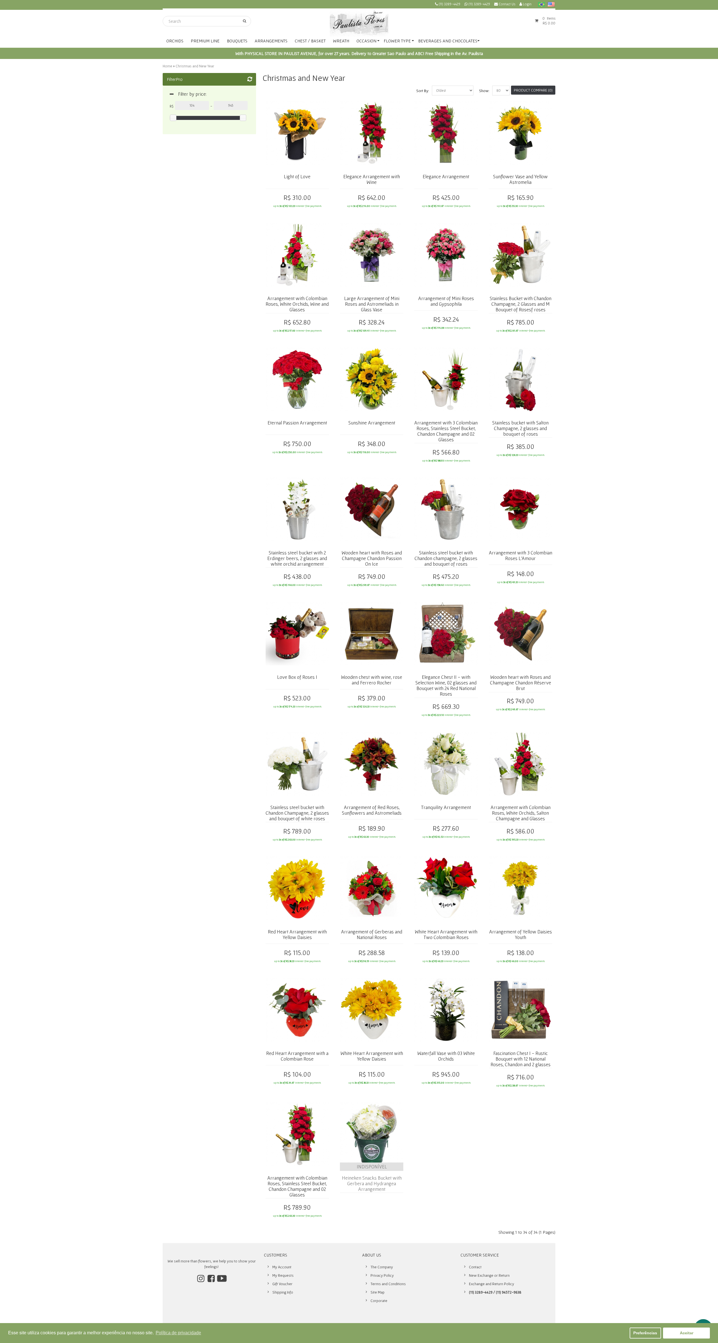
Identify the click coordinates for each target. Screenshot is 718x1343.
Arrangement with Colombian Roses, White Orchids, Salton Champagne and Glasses (521, 812)
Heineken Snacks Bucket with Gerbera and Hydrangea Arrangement (372, 1183)
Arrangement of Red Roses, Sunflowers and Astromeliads (372, 810)
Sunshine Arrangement (371, 423)
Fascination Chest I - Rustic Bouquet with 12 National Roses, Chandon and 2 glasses (521, 1058)
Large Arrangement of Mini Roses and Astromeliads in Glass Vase (371, 303)
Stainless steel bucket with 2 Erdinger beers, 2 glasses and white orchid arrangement (297, 558)
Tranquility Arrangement (446, 807)
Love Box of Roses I (297, 677)
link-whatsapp (477, 5)
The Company (381, 1267)
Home (167, 66)
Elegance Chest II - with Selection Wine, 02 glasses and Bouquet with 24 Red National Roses (446, 685)
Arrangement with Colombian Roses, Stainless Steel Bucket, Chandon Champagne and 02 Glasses (297, 1186)
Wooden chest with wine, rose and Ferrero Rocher (371, 680)
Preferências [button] (645, 1333)
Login (526, 4)
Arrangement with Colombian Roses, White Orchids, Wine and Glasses (297, 303)
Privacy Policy (382, 1275)
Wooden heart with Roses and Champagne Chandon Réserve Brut (520, 682)
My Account (281, 1267)
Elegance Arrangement (446, 176)
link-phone (447, 5)
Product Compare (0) (533, 90)
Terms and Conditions (388, 1284)
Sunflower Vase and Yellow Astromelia (520, 179)
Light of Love (297, 176)
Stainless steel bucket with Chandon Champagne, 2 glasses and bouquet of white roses (297, 812)
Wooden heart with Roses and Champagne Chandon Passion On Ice (372, 558)
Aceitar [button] (686, 1333)
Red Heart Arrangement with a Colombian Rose (297, 1056)
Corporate (378, 1300)
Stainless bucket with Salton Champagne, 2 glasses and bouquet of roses (520, 428)
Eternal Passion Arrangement (297, 423)
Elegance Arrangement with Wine (371, 179)
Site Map (377, 1292)
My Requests (283, 1275)
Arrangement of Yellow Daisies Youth (520, 934)
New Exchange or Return (489, 1275)
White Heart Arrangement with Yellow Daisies (371, 1056)
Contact (475, 1267)
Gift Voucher (282, 1284)
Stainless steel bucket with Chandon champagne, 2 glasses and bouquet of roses (446, 558)
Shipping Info (282, 1292)
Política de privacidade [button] (178, 1332)
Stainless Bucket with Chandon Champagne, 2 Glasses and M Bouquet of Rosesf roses (520, 303)
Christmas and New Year (195, 66)
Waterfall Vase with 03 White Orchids (446, 1056)
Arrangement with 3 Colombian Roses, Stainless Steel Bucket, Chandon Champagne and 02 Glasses (446, 431)
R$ (172, 106)
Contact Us (506, 4)
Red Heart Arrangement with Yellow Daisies (297, 934)
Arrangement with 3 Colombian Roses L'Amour (520, 555)
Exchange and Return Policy (491, 1284)
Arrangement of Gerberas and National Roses (371, 934)
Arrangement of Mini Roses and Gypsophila (446, 301)
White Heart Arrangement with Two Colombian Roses (446, 934)
